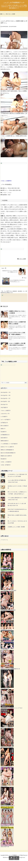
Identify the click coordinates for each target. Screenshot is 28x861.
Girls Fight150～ (5, 395)
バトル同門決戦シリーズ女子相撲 (9, 443)
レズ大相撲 (4, 416)
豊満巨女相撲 (4, 440)
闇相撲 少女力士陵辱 (6, 455)
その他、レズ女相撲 (6, 461)
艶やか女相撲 (4, 425)
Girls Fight (4, 404)
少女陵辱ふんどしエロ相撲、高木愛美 (16, 526)
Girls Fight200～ (5, 392)
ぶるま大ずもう (5, 413)
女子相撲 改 (4, 422)
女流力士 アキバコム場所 (7, 446)
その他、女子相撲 (5, 464)
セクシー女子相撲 (5, 419)
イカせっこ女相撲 (11, 14)
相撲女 (3, 428)
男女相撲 (3, 458)
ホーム (3, 14)
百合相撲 (3, 431)
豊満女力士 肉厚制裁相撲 (7, 449)
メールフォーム (4, 539)
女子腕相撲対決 (5, 434)
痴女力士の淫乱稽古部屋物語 (8, 452)
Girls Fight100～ (5, 398)
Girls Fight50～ (5, 401)
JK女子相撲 (4, 407)
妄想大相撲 (4, 437)
